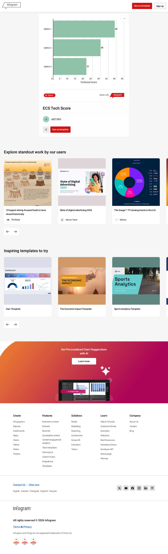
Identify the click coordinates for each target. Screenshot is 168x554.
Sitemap (104, 458)
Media (74, 421)
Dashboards (18, 431)
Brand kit (46, 431)
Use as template (142, 5)
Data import (47, 452)
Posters (16, 454)
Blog (132, 431)
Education (75, 444)
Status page (106, 454)
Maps (15, 435)
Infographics (19, 421)
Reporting (75, 431)
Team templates (49, 447)
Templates (47, 466)
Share (50, 95)
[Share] (46, 129)
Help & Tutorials (108, 421)
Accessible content (51, 435)
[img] (84, 29)
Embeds (46, 426)
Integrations (47, 461)
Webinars (105, 435)
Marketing (75, 426)
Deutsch (25, 491)
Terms (17, 526)
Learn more (84, 361)
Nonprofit (75, 440)
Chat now (34, 484)
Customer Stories (108, 426)
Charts (16, 440)
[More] (124, 18)
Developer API (107, 449)
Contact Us (19, 484)
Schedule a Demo (109, 444)
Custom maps (48, 457)
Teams (74, 449)
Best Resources (108, 440)
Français (53, 491)
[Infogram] (11, 6)
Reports (16, 426)
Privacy (27, 526)
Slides (16, 449)
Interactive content (50, 421)
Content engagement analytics (51, 441)
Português (34, 491)
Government (76, 435)
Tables (16, 444)
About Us (134, 421)
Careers (133, 426)
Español (44, 491)
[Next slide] (15, 232)
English (16, 491)
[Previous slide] (8, 232)
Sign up (160, 6)
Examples (105, 431)
